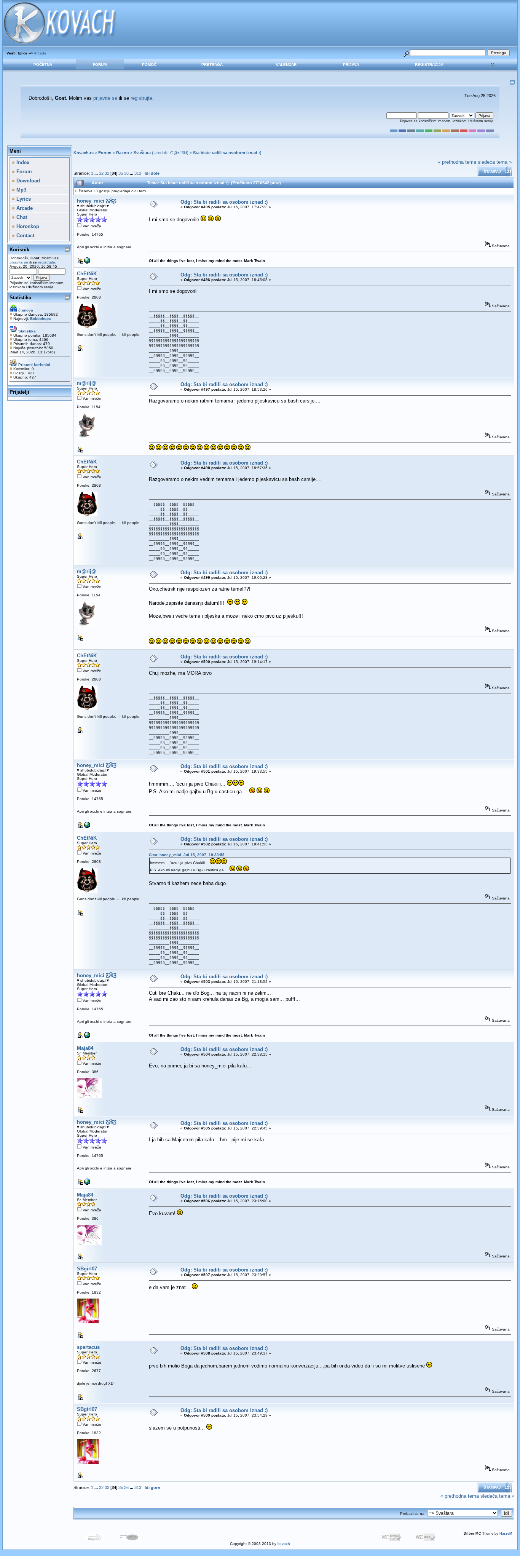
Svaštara (142, 152)
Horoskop (27, 226)
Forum (100, 64)
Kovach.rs (83, 152)
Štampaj (492, 171)
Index (22, 162)
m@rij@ (86, 383)
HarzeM (505, 1533)
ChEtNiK (87, 273)
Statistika (20, 297)
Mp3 (20, 190)
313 (137, 173)
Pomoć (149, 64)
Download (27, 181)
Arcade (40, 53)
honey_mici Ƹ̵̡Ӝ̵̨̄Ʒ (96, 201)
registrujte (141, 98)
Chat (21, 217)
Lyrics (23, 199)
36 (126, 173)
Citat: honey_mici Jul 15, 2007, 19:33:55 (187, 855)
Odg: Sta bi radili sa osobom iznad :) (224, 202)
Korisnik (19, 249)
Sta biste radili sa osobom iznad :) (227, 152)
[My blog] (87, 262)
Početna (42, 64)
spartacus (88, 1347)
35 (120, 173)
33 (107, 173)
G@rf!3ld (178, 152)
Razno (122, 152)
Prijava (351, 64)
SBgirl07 (87, 1269)
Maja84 (85, 1048)
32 (101, 173)
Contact (24, 235)
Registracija (429, 64)
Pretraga (212, 64)
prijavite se (105, 98)
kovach (284, 1544)
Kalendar (286, 64)
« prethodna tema (457, 162)
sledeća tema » (495, 162)
